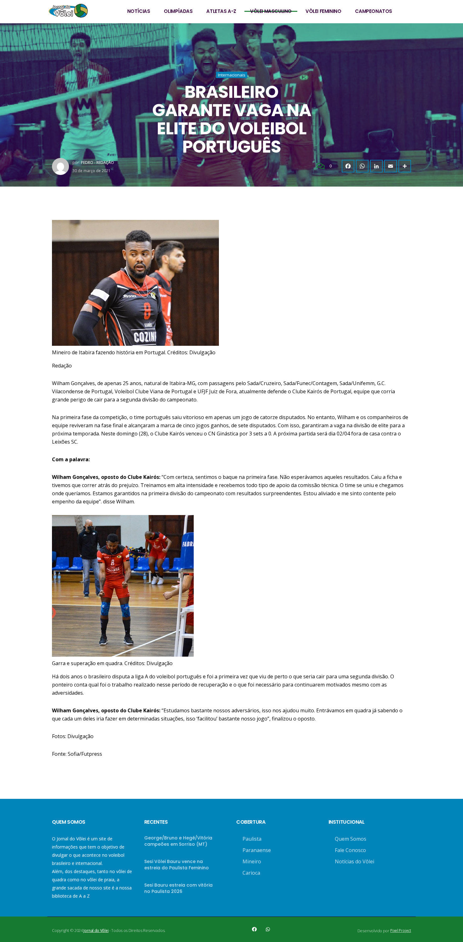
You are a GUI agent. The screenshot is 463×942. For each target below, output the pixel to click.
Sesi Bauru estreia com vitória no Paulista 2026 (178, 888)
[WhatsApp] (362, 166)
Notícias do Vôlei (354, 861)
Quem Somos (350, 838)
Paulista (252, 838)
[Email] (390, 166)
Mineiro (252, 861)
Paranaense (257, 850)
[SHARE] (404, 166)
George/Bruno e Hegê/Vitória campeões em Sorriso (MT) (178, 841)
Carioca (251, 872)
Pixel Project (400, 930)
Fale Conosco (350, 850)
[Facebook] (348, 166)
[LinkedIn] (376, 166)
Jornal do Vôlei (95, 930)
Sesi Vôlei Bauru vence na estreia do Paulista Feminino (176, 864)
